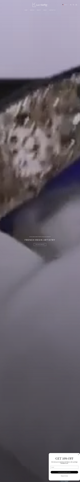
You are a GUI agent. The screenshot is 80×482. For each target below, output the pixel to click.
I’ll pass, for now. (64, 476)
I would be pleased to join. (64, 472)
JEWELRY (32, 10)
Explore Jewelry (40, 244)
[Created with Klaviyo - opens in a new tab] (64, 481)
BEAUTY (39, 10)
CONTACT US (52, 10)
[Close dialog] (78, 455)
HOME (26, 10)
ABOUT (45, 10)
